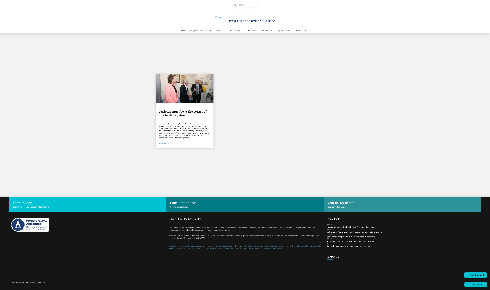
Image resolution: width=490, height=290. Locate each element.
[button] (475, 275)
